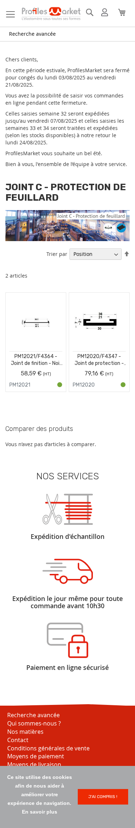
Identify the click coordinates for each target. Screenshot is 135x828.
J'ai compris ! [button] (102, 796)
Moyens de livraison (34, 764)
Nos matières (25, 732)
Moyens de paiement (35, 756)
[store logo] (51, 13)
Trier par (56, 253)
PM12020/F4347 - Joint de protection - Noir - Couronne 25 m (99, 360)
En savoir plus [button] (39, 812)
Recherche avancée (32, 33)
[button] (58, 307)
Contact (17, 740)
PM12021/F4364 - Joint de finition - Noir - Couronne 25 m (36, 360)
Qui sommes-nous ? (34, 723)
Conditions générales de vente (48, 748)
